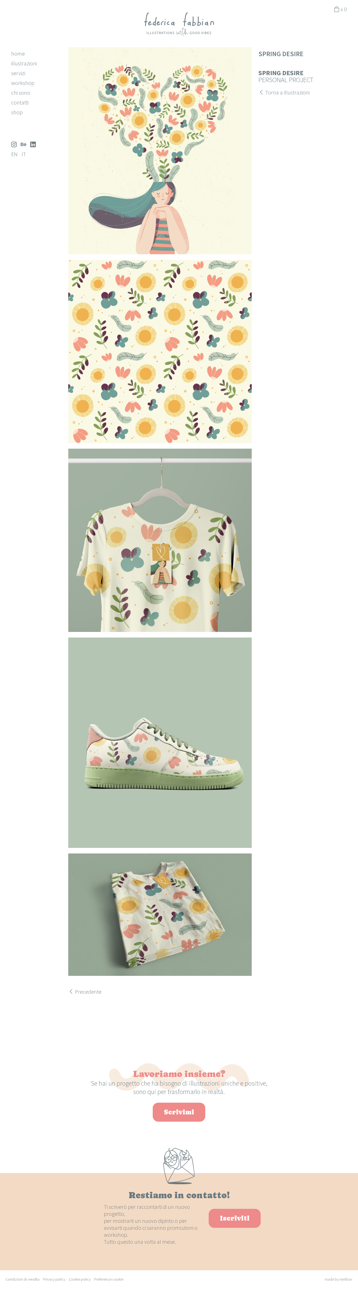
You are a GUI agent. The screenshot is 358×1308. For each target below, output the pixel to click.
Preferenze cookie (108, 1279)
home (18, 53)
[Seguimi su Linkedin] (33, 144)
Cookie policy (80, 1279)
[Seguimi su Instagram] (14, 144)
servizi (18, 73)
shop (17, 112)
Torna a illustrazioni (287, 92)
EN (14, 154)
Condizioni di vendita (22, 1279)
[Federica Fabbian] (179, 23)
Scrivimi (179, 1112)
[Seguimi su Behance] (23, 144)
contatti (20, 102)
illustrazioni (24, 63)
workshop (22, 82)
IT (24, 154)
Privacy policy (54, 1279)
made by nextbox (338, 1279)
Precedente (88, 991)
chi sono (20, 92)
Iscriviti (234, 1218)
